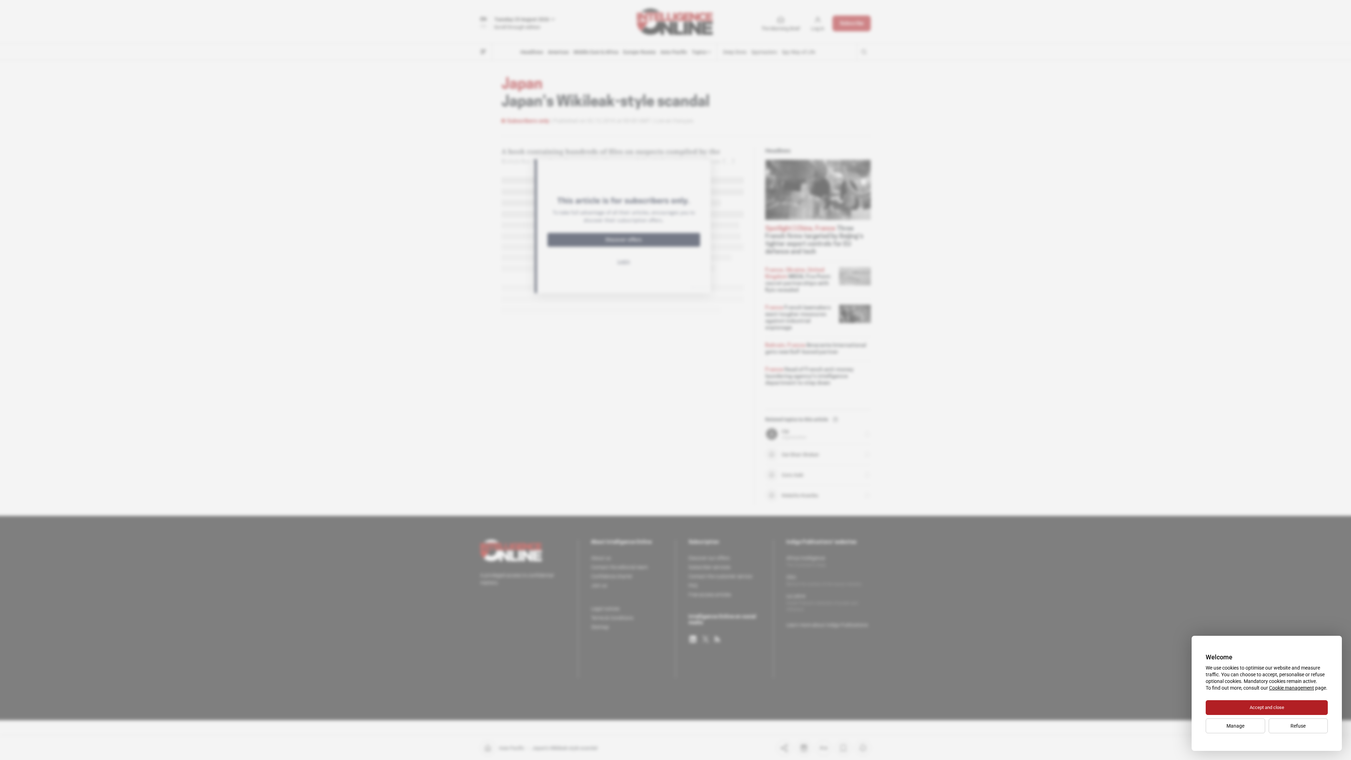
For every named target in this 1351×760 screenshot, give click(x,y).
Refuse (1298, 726)
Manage (1235, 726)
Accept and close (1267, 707)
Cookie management (1291, 688)
